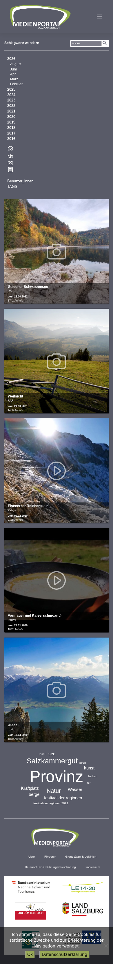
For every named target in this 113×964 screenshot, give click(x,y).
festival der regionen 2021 (50, 803)
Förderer (50, 856)
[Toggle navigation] (99, 16)
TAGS (12, 187)
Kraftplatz (30, 788)
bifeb (82, 762)
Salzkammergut (52, 761)
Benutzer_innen (20, 181)
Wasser (75, 789)
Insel (42, 754)
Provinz (56, 776)
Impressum (92, 867)
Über (31, 856)
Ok (30, 954)
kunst (89, 767)
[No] (106, 946)
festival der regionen (63, 797)
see (51, 753)
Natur (54, 790)
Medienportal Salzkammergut (40, 17)
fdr (88, 782)
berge (34, 794)
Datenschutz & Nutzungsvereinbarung (50, 867)
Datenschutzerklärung (64, 954)
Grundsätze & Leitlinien (80, 856)
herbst (92, 776)
